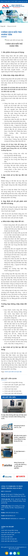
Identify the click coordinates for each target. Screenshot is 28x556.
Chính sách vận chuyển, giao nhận (14, 384)
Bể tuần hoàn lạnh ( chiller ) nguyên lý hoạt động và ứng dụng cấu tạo (20, 438)
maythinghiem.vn (21, 547)
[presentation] (2, 16)
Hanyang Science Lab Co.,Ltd (19, 426)
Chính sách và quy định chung (13, 382)
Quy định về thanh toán (11, 387)
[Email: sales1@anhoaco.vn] (7, 553)
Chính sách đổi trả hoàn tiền (13, 372)
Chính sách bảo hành (10, 389)
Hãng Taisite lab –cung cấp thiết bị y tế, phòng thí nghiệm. (20, 465)
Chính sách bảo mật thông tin (13, 393)
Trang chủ (2, 26)
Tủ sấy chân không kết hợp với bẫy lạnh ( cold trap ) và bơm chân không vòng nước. (14, 416)
